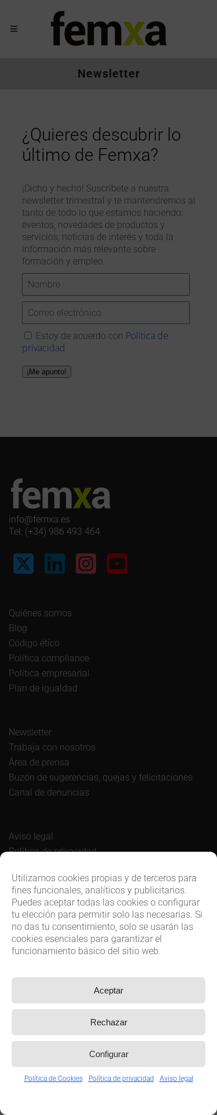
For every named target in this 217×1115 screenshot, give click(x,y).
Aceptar (108, 990)
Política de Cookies (53, 1078)
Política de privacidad (121, 1078)
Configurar (108, 1054)
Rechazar (108, 1022)
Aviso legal (176, 1078)
